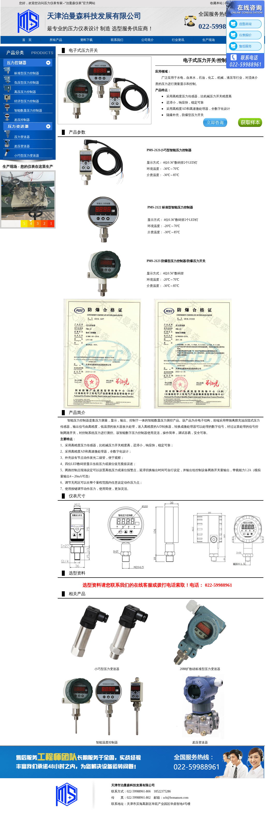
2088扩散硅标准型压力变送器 (200, 669)
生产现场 (208, 40)
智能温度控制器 (107, 742)
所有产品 (56, 40)
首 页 (27, 40)
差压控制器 (22, 120)
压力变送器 (22, 137)
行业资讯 (178, 40)
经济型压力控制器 (26, 101)
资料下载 (86, 40)
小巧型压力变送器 (26, 155)
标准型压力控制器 (26, 73)
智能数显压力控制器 (28, 110)
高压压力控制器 (25, 92)
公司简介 (147, 40)
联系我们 (117, 40)
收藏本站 (216, 3)
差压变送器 (22, 146)
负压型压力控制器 (26, 82)
